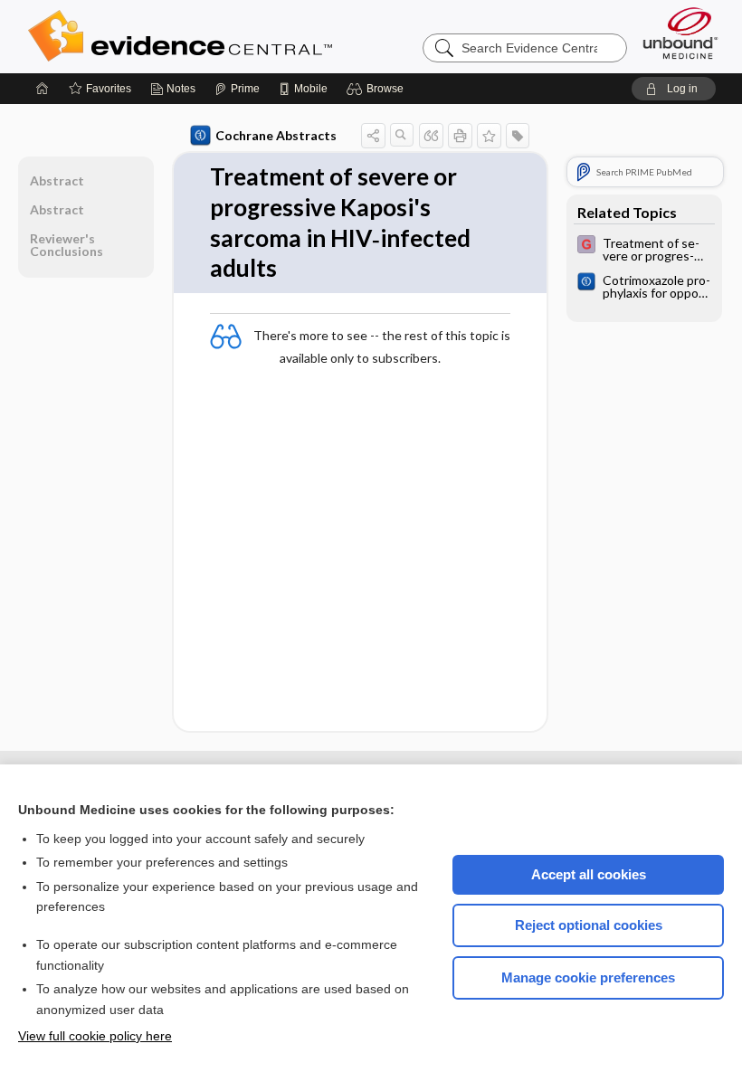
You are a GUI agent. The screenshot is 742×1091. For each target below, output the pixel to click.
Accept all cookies (588, 874)
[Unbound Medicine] (680, 33)
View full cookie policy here (95, 1036)
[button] (378, 88)
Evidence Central (252, 36)
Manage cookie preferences (588, 977)
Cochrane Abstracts (276, 135)
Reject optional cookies (588, 925)
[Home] (42, 88)
